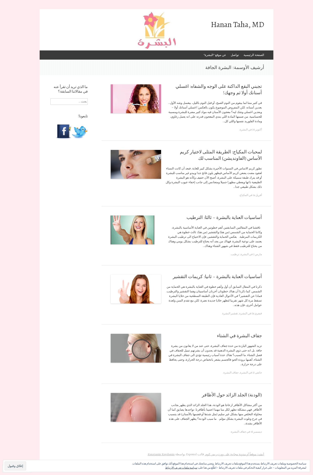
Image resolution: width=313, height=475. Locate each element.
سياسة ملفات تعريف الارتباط (181, 467)
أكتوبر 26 (257, 129)
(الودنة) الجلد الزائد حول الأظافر (232, 395)
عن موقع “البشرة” (215, 55)
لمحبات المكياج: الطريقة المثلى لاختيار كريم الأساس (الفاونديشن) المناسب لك (221, 155)
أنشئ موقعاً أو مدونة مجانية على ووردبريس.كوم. (234, 454)
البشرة (244, 129)
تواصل (235, 55)
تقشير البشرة (230, 313)
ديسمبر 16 (256, 432)
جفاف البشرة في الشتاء (239, 336)
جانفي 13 (257, 372)
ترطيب (235, 254)
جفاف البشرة (231, 372)
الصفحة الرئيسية (254, 55)
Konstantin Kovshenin (161, 454)
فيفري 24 (257, 313)
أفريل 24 (257, 195)
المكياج (244, 195)
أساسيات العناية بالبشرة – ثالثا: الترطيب (224, 217)
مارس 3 (257, 254)
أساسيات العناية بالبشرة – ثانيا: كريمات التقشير (217, 276)
